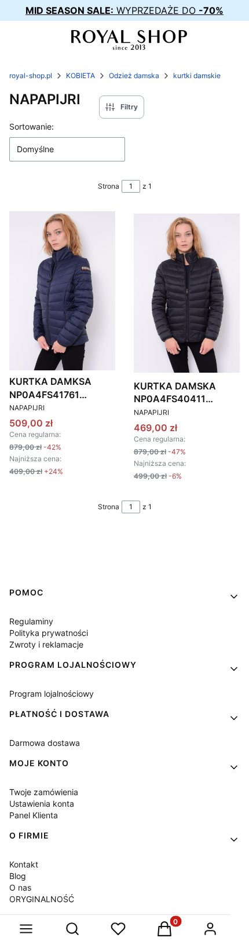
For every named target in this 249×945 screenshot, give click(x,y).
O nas (20, 887)
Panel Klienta (33, 815)
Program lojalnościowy (51, 693)
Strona (108, 186)
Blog (17, 876)
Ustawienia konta (41, 803)
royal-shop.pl (30, 75)
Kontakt (23, 864)
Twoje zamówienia (43, 792)
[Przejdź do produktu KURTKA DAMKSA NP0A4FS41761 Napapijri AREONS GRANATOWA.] (62, 290)
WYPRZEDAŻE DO (124, 10)
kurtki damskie (197, 75)
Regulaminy (31, 621)
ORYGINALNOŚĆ (41, 899)
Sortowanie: (31, 126)
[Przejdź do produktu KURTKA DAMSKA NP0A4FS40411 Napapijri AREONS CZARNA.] (187, 292)
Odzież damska (134, 75)
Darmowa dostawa (44, 743)
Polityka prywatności (48, 633)
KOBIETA (80, 75)
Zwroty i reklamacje (46, 644)
